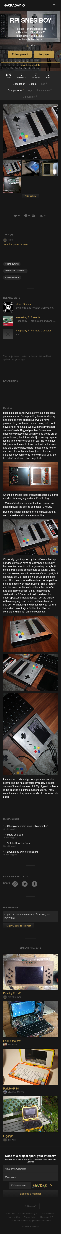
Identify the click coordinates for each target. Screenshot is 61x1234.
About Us (10, 1213)
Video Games (23, 304)
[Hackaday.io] (14, 5)
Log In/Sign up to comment (18, 925)
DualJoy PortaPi (12, 993)
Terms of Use (14, 1217)
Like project (44, 54)
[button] (54, 5)
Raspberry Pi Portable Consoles (33, 330)
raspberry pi (12, 277)
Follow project (20, 54)
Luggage (8, 1136)
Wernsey (13, 1044)
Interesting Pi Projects (28, 317)
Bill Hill (12, 1139)
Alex (32, 45)
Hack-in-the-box (11, 1041)
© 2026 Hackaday (30, 1226)
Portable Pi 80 (11, 1088)
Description (19, 84)
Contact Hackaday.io (27, 1213)
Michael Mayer (16, 1092)
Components (16, 90)
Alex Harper (14, 997)
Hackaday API (46, 1217)
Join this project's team (15, 244)
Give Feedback (48, 1213)
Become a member (13, 1159)
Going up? (31, 1205)
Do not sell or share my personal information (30, 1220)
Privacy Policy (30, 1217)
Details (32, 84)
